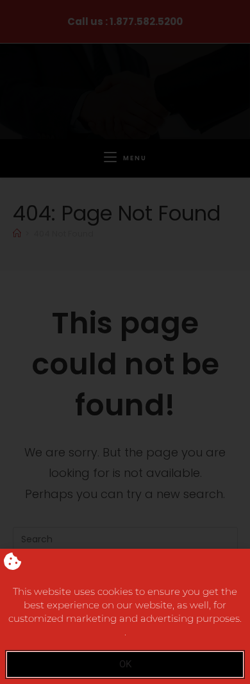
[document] (125, 342)
